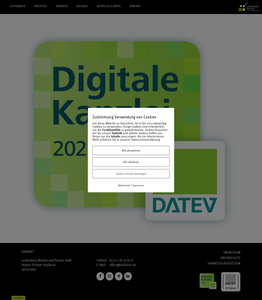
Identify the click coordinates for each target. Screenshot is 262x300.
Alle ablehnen (131, 162)
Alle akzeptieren (131, 150)
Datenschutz (124, 185)
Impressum (138, 185)
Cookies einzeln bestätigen (131, 173)
